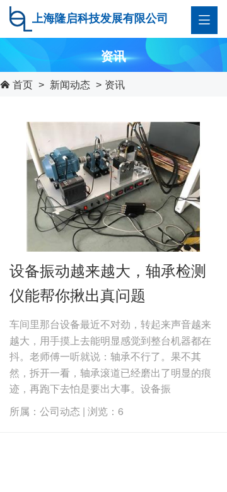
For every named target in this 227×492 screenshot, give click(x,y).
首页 (23, 84)
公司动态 (60, 411)
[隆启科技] (20, 17)
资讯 (115, 84)
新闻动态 (70, 84)
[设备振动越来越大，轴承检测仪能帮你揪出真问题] (113, 185)
